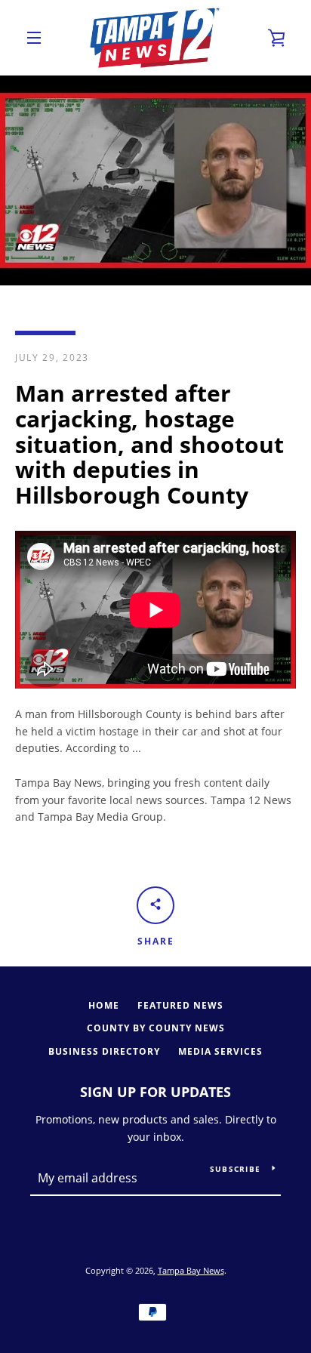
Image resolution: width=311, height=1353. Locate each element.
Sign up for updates (155, 1092)
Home (103, 1005)
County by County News (156, 1028)
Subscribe (235, 1168)
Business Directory (104, 1051)
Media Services (220, 1051)
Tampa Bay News (191, 1270)
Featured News (180, 1005)
